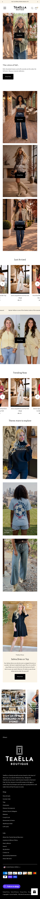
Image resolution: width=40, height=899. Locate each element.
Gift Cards (6, 826)
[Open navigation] (5, 8)
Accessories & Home (9, 820)
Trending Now (20, 373)
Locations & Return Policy (10, 840)
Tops (4, 802)
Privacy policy (23, 892)
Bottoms (5, 814)
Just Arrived (20, 259)
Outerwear (6, 805)
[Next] (37, 283)
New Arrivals (6, 796)
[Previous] (2, 283)
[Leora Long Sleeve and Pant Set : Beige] (20, 279)
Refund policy (6, 892)
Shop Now (19, 38)
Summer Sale (7, 799)
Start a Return (7, 843)
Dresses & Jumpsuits (9, 808)
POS (19, 894)
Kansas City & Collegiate (10, 811)
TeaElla (15, 894)
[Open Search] (32, 8)
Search (5, 846)
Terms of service (15, 892)
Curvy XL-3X (6, 817)
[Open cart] (36, 8)
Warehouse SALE (7, 823)
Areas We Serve (7, 858)
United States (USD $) (12, 867)
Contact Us (6, 852)
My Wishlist (6, 849)
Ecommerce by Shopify (30, 894)
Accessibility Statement (9, 855)
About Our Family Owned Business (13, 837)
